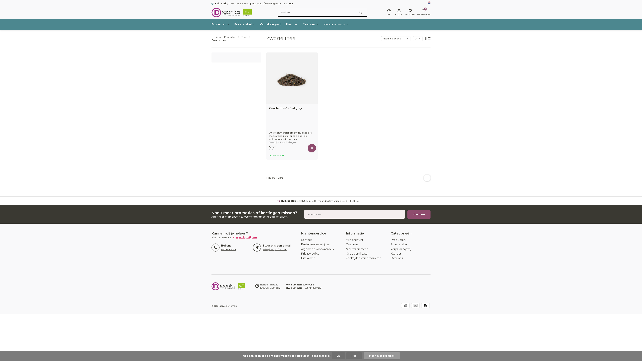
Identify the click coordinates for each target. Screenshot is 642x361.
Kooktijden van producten (363, 258)
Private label (243, 24)
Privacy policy (310, 253)
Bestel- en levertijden (315, 244)
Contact (306, 240)
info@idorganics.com (275, 249)
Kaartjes (292, 24)
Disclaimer (308, 258)
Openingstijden (246, 237)
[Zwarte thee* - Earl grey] (292, 78)
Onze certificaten (357, 253)
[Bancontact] (415, 306)
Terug (218, 37)
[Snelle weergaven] (312, 148)
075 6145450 (228, 249)
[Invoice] (425, 306)
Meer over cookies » (382, 355)
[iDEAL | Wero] (405, 306)
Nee (354, 355)
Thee (244, 37)
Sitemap (232, 306)
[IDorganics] (231, 13)
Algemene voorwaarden (317, 249)
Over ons (309, 24)
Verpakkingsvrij (270, 24)
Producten (218, 24)
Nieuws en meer (334, 24)
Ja (338, 355)
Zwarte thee (218, 40)
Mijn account (354, 240)
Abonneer (419, 214)
